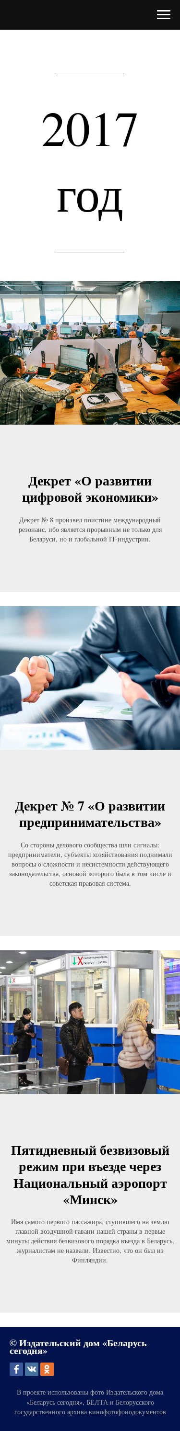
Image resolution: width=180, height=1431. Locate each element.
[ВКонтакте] (31, 1369)
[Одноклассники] (47, 1369)
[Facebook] (16, 1369)
